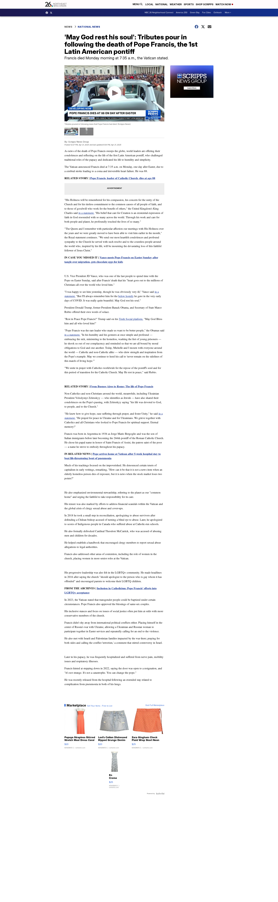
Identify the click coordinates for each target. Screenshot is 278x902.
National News (89, 26)
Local (149, 4)
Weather (176, 4)
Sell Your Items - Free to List (99, 706)
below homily (126, 296)
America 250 (181, 12)
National (161, 4)
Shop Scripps (204, 4)
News (68, 26)
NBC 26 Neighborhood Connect (159, 12)
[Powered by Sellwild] (160, 794)
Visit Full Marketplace (154, 705)
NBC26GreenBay (47, 13)
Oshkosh (218, 12)
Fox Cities (206, 12)
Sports (189, 4)
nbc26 (52, 13)
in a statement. (86, 213)
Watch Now (223, 4)
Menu (136, 4)
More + (228, 12)
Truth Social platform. (131, 319)
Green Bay (195, 12)
